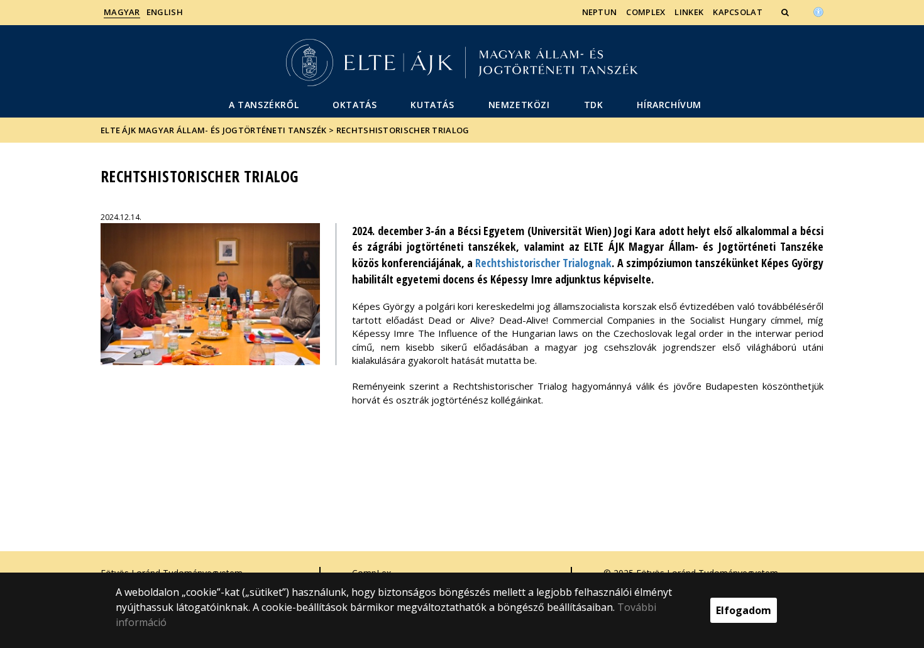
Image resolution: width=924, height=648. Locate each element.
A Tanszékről (264, 105)
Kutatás (432, 105)
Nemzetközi (519, 105)
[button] (786, 12)
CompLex (645, 12)
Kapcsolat (737, 12)
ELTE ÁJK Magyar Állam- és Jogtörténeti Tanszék (214, 130)
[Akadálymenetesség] (818, 10)
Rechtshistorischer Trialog (403, 130)
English (164, 12)
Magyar (122, 12)
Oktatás (355, 105)
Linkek (688, 12)
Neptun (599, 12)
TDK (593, 105)
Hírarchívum (669, 105)
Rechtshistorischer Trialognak (543, 262)
